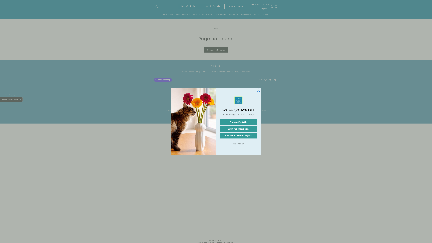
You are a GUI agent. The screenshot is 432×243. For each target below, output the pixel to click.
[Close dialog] (258, 90)
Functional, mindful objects (238, 135)
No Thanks (238, 144)
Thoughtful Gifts (238, 122)
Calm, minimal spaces (238, 129)
